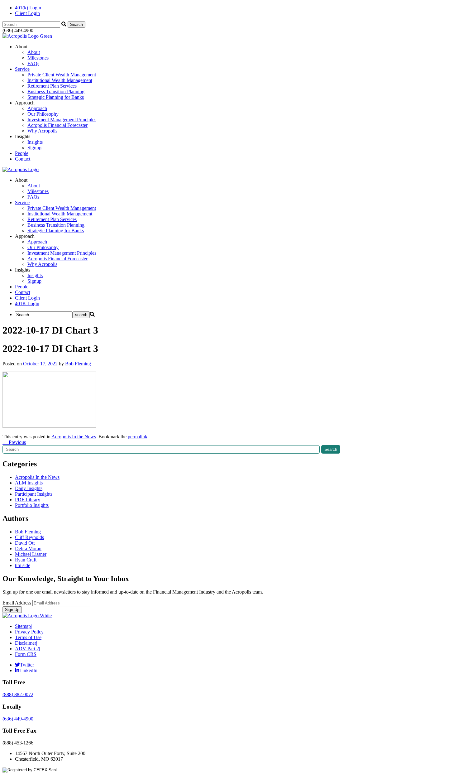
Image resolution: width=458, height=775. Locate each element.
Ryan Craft (25, 559)
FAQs (33, 63)
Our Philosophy (43, 114)
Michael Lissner (30, 554)
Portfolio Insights (32, 505)
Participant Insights (33, 494)
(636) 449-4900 (17, 718)
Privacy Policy (30, 631)
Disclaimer (26, 643)
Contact (22, 158)
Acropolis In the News (73, 436)
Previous (14, 442)
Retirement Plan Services (52, 86)
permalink (137, 436)
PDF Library (27, 499)
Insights (35, 142)
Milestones (38, 57)
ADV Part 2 (27, 648)
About (33, 52)
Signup (34, 147)
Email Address (16, 602)
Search (330, 449)
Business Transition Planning (55, 91)
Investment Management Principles (61, 119)
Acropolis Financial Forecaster (57, 125)
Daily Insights (28, 488)
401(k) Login (28, 7)
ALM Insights (29, 482)
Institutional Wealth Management (59, 80)
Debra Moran (28, 548)
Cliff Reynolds (29, 537)
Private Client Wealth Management (61, 74)
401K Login (27, 303)
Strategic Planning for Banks (55, 97)
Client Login (27, 13)
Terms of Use (28, 637)
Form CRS (26, 654)
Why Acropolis (42, 130)
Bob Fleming (78, 363)
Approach (37, 108)
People (21, 153)
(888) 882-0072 (17, 694)
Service (22, 69)
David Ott (25, 543)
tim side (22, 565)
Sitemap (23, 626)
